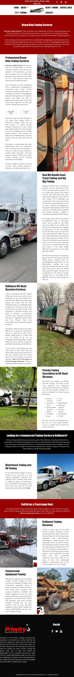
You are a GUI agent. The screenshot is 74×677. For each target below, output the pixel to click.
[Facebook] (57, 2)
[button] (11, 112)
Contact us (46, 425)
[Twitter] (61, 2)
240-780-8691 (49, 513)
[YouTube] (65, 2)
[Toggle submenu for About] (28, 7)
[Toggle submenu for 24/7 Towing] (28, 13)
